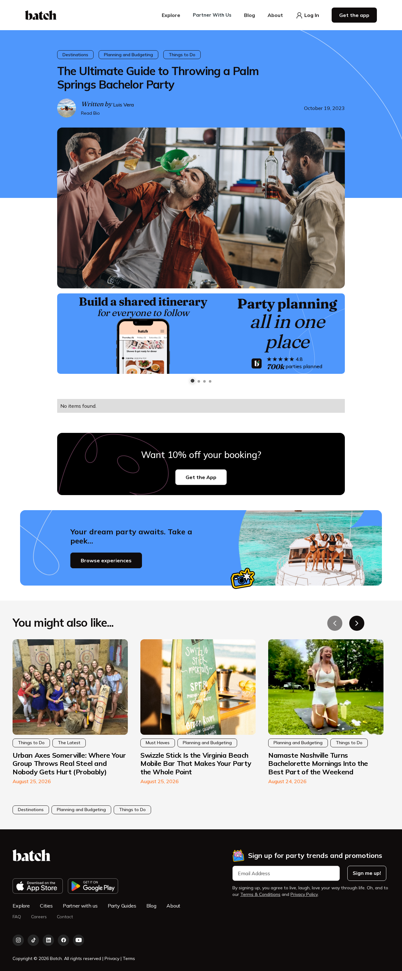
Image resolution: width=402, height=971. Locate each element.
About (173, 906)
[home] (41, 15)
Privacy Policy (304, 894)
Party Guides (122, 906)
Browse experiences (106, 560)
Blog (151, 906)
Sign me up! (367, 873)
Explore (21, 906)
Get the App (201, 477)
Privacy (113, 958)
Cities (46, 906)
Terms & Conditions (260, 894)
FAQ (17, 916)
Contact (65, 916)
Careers (39, 916)
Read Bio (90, 113)
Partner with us (80, 906)
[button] (171, 15)
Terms (129, 958)
